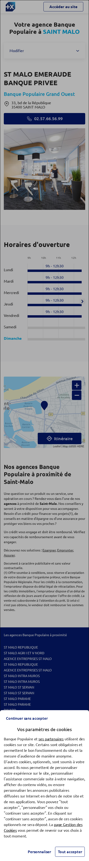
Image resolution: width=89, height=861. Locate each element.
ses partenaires (51, 739)
